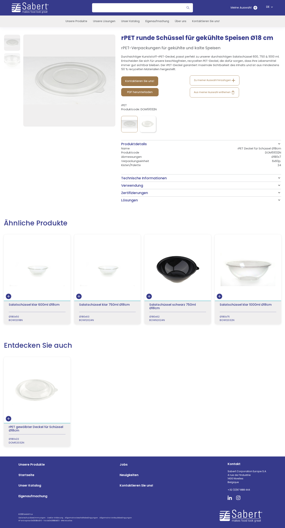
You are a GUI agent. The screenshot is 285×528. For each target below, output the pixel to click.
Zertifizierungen (134, 192)
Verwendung (132, 185)
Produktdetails (134, 143)
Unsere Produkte (76, 21)
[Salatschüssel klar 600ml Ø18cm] (37, 279)
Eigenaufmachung (157, 21)
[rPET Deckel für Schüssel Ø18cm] (129, 124)
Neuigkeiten (129, 475)
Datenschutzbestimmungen (32, 518)
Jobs (124, 464)
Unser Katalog (130, 21)
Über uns (180, 21)
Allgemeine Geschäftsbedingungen (81, 518)
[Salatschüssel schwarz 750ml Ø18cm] (177, 279)
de (267, 7)
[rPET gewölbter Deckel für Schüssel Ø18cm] (148, 124)
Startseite (26, 475)
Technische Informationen (144, 178)
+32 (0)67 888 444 (239, 489)
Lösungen (129, 200)
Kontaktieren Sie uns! (206, 21)
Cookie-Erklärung (55, 518)
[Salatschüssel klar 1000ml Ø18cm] (248, 279)
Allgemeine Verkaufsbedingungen (115, 518)
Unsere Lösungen (104, 21)
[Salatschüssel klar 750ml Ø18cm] (107, 279)
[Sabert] (242, 516)
